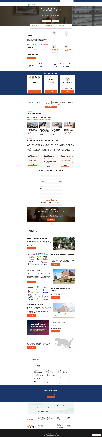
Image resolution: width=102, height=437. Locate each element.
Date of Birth (42, 181)
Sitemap (68, 424)
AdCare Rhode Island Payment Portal (60, 426)
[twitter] (29, 419)
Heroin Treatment (40, 425)
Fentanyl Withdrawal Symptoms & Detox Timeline (56, 130)
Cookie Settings (69, 426)
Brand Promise (59, 423)
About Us (68, 4)
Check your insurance (40, 57)
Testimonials (59, 420)
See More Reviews (51, 91)
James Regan (44, 133)
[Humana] (62, 103)
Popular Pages (29, 111)
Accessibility (68, 425)
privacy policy (52, 410)
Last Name (41, 177)
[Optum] (47, 103)
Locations (59, 4)
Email (40, 188)
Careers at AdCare (59, 424)
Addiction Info (50, 4)
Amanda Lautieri (57, 133)
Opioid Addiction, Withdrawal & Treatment (68, 130)
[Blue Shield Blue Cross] (55, 103)
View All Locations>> (30, 425)
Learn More (30, 66)
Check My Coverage (51, 106)
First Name (41, 174)
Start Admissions (49, 418)
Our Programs (29, 138)
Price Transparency (60, 427)
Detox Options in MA (55, 21)
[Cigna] (31, 103)
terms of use (48, 410)
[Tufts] (39, 103)
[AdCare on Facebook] (34, 365)
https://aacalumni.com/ (58, 2)
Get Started (55, 264)
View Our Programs (31, 57)
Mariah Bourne (32, 132)
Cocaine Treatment (41, 426)
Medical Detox (55, 35)
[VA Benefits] (70, 103)
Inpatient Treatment (68, 35)
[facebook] (27, 419)
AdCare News (59, 419)
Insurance (63, 4)
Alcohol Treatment (40, 421)
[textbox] (51, 183)
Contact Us (49, 420)
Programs (55, 4)
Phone (57, 407)
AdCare (38, 365)
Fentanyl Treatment (41, 424)
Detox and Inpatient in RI (47, 21)
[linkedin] (30, 419)
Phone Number (42, 184)
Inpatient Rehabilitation (41, 418)
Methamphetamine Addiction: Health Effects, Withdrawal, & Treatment (44, 130)
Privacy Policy (69, 421)
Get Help (72, 4)
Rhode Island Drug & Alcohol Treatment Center (32, 130)
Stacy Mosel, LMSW (69, 132)
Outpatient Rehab (55, 49)
